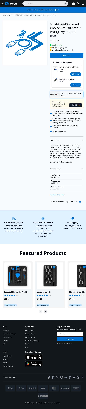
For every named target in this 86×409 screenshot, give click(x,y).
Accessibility (7, 356)
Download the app (33, 352)
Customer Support (9, 334)
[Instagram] (61, 377)
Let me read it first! (65, 343)
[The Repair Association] (82, 377)
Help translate (7, 377)
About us (6, 330)
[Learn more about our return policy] (65, 131)
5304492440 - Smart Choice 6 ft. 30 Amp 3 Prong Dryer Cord (35, 15)
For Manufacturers (31, 340)
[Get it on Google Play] (33, 363)
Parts (10, 15)
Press (27, 344)
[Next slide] (45, 311)
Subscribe (70, 339)
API (4, 344)
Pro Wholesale (30, 334)
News (27, 347)
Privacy (5, 359)
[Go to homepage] (12, 3)
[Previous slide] (40, 311)
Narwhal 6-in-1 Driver (66, 79)
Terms (5, 363)
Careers (5, 340)
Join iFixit (75, 105)
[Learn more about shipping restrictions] (66, 47)
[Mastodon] (70, 377)
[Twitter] (57, 377)
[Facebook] (53, 377)
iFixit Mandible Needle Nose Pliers (69, 68)
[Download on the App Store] (33, 357)
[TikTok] (49, 377)
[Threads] (78, 377)
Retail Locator (30, 337)
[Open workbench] (73, 3)
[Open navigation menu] (2, 3)
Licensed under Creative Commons (48, 403)
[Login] (83, 3)
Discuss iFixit (7, 337)
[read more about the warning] (80, 201)
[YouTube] (65, 377)
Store (4, 15)
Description (54, 140)
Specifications (55, 168)
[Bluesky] (74, 377)
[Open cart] (78, 3)
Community (29, 330)
